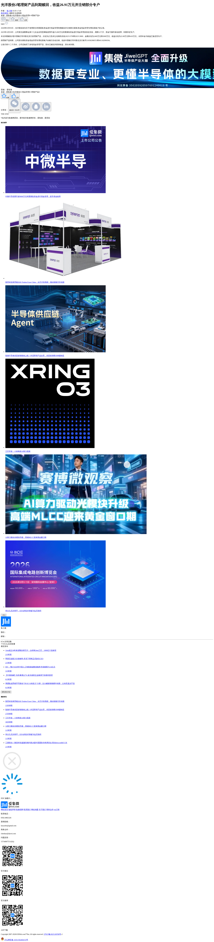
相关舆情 (4, 13)
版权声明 (12, 810)
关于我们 (42, 810)
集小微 (9, 11)
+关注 (4, 615)
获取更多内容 (6, 692)
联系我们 (27, 810)
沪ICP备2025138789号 (52, 934)
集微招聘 (19, 810)
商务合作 (50, 810)
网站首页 (4, 810)
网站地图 (34, 810)
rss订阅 (56, 810)
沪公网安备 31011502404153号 (16, 940)
